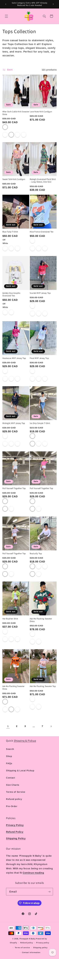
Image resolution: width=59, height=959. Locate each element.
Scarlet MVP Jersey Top (40, 293)
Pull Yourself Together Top (14, 488)
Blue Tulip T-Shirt (10, 232)
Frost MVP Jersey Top (39, 358)
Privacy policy (42, 943)
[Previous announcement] (5, 4)
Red (5, 371)
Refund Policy (14, 832)
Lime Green (5, 631)
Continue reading (33, 872)
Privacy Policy (15, 825)
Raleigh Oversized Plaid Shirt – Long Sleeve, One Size (43, 180)
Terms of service (22, 947)
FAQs (9, 763)
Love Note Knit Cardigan (41, 111)
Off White (5, 240)
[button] (6, 16)
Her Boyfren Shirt (10, 619)
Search (10, 749)
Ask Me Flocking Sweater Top (43, 686)
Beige (5, 501)
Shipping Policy (16, 838)
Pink (32, 501)
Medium (17, 134)
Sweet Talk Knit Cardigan (13, 179)
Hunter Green (32, 634)
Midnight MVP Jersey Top (13, 423)
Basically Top (36, 553)
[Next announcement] (53, 4)
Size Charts (12, 785)
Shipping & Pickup (25, 740)
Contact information (31, 952)
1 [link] (8, 726)
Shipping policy (40, 947)
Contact (10, 778)
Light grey (38, 566)
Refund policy (14, 799)
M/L (38, 641)
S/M (32, 641)
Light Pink (32, 699)
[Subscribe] (49, 891)
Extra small (5, 134)
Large (23, 134)
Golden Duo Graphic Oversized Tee (11, 294)
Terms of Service (15, 792)
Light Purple (5, 566)
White (32, 240)
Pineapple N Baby (28, 939)
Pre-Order (11, 806)
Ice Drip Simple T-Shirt (40, 423)
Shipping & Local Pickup (20, 770)
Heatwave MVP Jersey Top (14, 358)
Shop (9, 756)
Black (5, 127)
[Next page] (51, 726)
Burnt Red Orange (32, 306)
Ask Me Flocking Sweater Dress (41, 620)
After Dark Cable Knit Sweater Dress (15, 113)
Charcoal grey (45, 566)
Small (11, 134)
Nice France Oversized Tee (41, 232)
